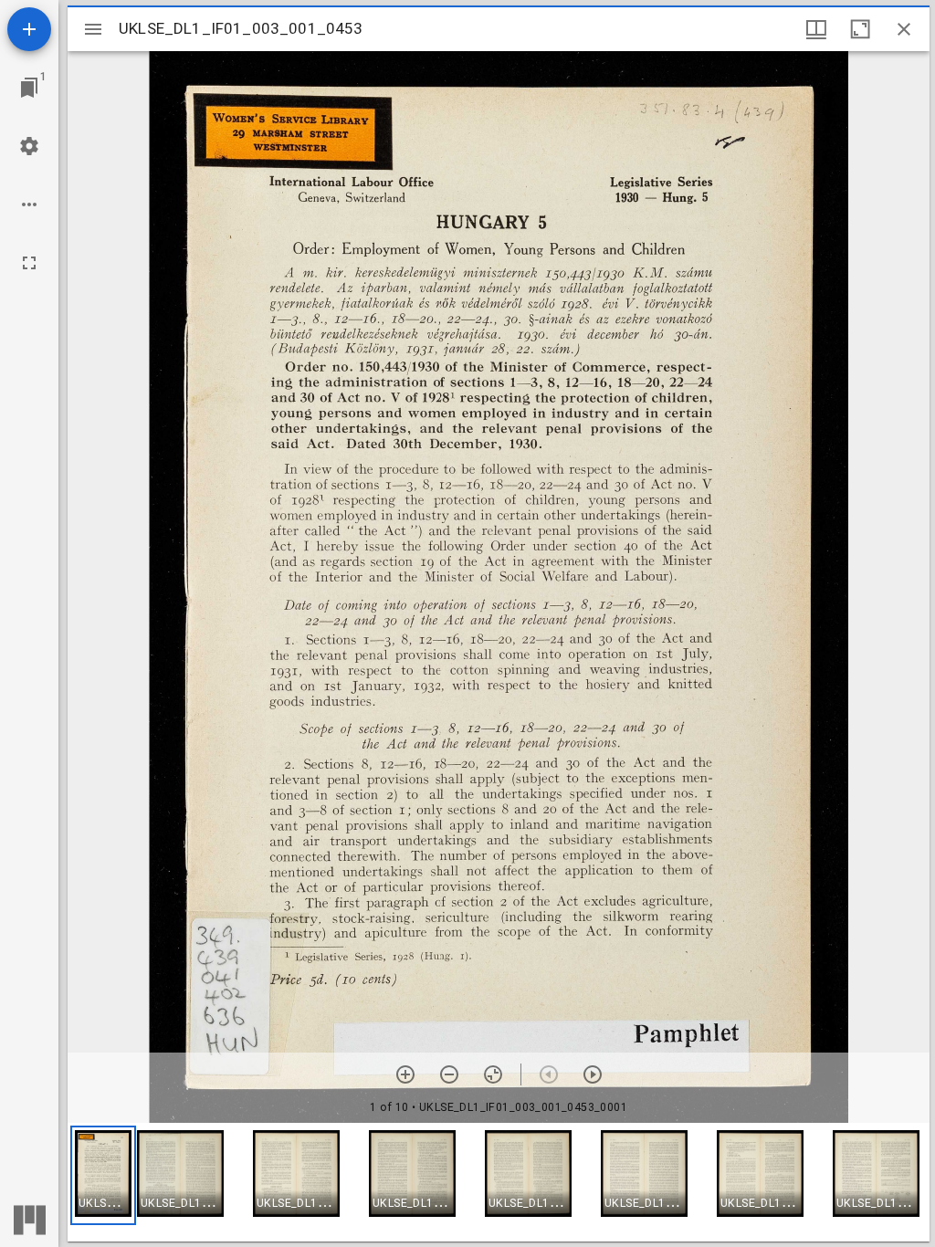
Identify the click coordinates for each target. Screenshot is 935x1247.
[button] (103, 1175)
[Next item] (593, 1074)
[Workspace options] (29, 204)
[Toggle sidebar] (93, 29)
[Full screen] (29, 263)
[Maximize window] (860, 29)
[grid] (499, 1182)
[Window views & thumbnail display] (816, 29)
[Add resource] (29, 29)
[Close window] (904, 29)
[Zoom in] (405, 1074)
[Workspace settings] (29, 146)
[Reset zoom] (493, 1074)
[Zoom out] (449, 1074)
